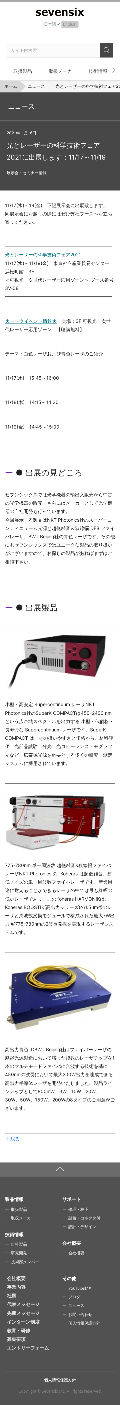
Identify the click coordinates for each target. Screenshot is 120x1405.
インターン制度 (23, 1322)
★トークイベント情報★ (31, 321)
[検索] (106, 50)
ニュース (36, 86)
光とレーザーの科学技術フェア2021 (43, 254)
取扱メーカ (60, 71)
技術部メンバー (25, 1261)
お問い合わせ (80, 1314)
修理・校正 (78, 1209)
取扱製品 (22, 71)
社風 (11, 1295)
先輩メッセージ (23, 1313)
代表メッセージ (23, 1304)
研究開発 (19, 1252)
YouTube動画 (80, 1288)
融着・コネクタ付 (84, 1217)
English (69, 24)
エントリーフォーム (28, 1347)
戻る (15, 1138)
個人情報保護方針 (84, 1323)
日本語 (50, 24)
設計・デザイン (82, 1226)
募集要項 (16, 1339)
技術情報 (98, 71)
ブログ (74, 1296)
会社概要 (76, 1252)
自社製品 (19, 1244)
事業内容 (16, 1287)
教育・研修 (18, 1330)
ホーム (10, 86)
